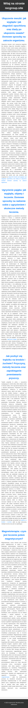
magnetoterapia (5, 677)
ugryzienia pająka (12, 339)
